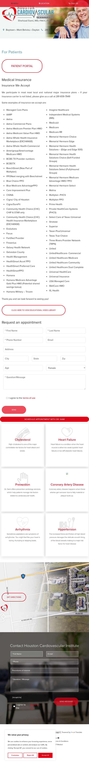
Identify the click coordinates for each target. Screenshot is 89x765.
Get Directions (14, 597)
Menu (15, 3)
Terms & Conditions (61, 741)
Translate (79, 732)
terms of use (29, 398)
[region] (30, 745)
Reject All (30, 755)
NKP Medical (58, 745)
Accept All (45, 755)
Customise (15, 755)
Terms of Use (34, 706)
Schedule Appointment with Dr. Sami (44, 419)
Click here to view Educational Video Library (33, 310)
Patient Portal (22, 66)
